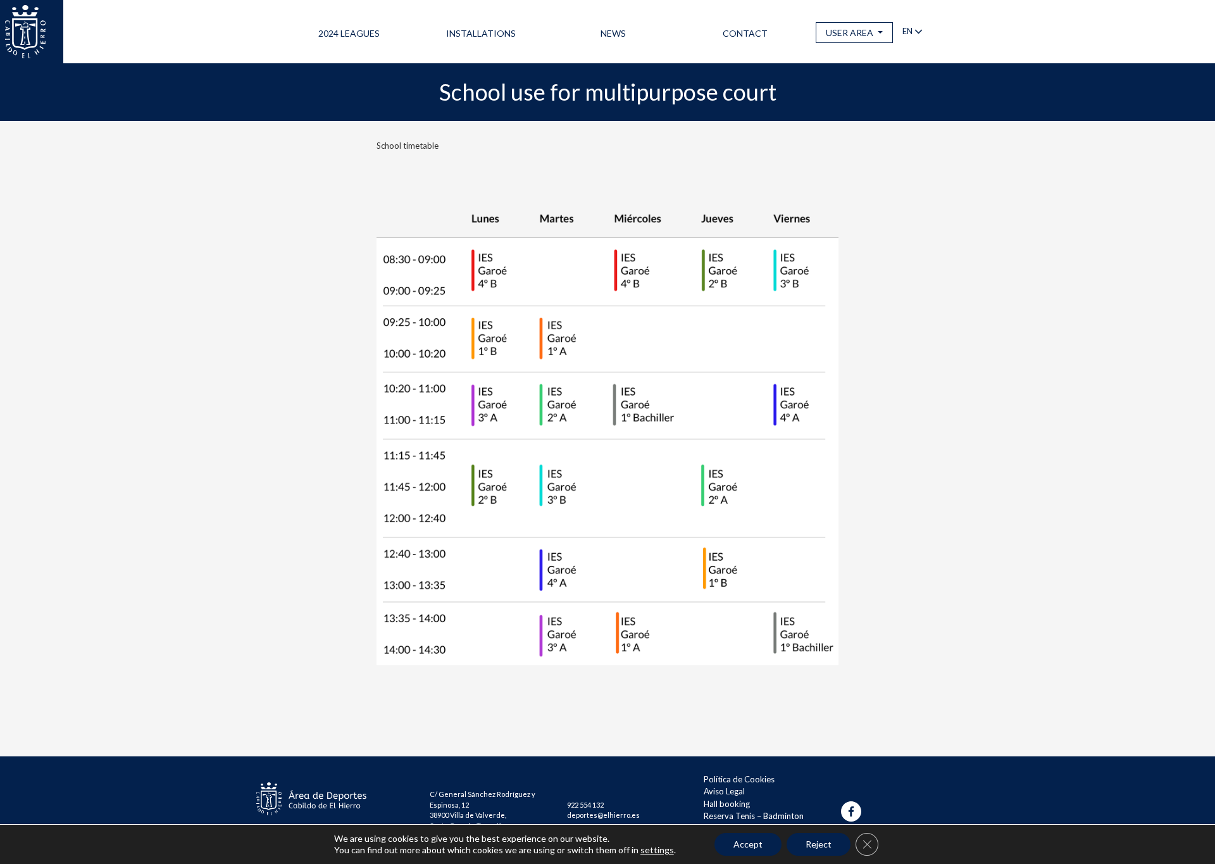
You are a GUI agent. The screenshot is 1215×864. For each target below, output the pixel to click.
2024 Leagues (349, 33)
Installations (481, 33)
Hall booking (727, 804)
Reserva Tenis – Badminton (754, 816)
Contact (745, 33)
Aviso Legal (724, 791)
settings (657, 849)
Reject (819, 844)
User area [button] (850, 32)
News (613, 33)
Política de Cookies (739, 779)
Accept (748, 844)
